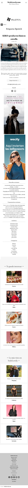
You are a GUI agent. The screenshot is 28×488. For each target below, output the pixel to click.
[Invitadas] (14, 437)
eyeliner (4, 74)
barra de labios (4, 73)
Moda (14, 249)
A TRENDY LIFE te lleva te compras (16, 217)
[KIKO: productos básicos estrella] (14, 52)
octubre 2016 (14, 226)
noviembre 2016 (14, 225)
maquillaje (17, 74)
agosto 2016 (14, 229)
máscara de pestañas (23, 74)
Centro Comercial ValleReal (18, 73)
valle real (17, 75)
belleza (9, 73)
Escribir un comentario (14, 77)
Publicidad (14, 459)
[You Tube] (19, 477)
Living (14, 246)
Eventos (14, 245)
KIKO (11, 74)
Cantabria (12, 73)
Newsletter (14, 479)
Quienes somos (14, 457)
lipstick (14, 74)
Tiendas (14, 254)
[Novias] (14, 282)
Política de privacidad (14, 467)
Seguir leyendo (13, 80)
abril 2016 (14, 236)
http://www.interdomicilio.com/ (10, 214)
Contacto (14, 461)
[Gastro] (14, 323)
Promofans (14, 251)
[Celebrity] (14, 396)
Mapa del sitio (14, 460)
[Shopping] (14, 376)
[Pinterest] (14, 477)
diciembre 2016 (14, 223)
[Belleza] (14, 342)
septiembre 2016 (14, 228)
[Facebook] (12, 91)
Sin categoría (14, 252)
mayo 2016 (14, 234)
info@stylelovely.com (14, 84)
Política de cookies (14, 468)
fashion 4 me (8, 74)
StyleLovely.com (14, 2)
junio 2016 (14, 232)
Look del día (14, 248)
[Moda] (14, 302)
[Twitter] (12, 477)
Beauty (14, 243)
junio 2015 (14, 237)
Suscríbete (14, 481)
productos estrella (12, 75)
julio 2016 (14, 231)
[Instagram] (15, 91)
